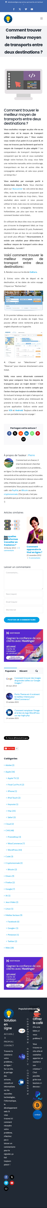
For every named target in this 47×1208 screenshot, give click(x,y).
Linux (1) (9, 908)
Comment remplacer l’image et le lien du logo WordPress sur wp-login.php (27, 713)
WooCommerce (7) (16, 843)
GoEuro (33, 272)
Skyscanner (17, 188)
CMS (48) (9, 830)
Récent (23, 671)
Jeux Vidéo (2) (11, 902)
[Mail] (6, 1189)
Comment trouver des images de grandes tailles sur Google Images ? (27, 680)
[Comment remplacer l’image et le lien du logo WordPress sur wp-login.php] (9, 711)
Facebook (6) (13, 921)
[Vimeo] (6, 1183)
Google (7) (10, 889)
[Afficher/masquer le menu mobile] (41, 18)
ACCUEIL (8, 1034)
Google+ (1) (13, 928)
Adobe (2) (9, 765)
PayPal (15, 490)
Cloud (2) (9, 824)
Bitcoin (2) (12, 869)
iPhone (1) (12, 791)
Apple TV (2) (13, 778)
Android (19, 410)
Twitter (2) (12, 941)
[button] (6, 538)
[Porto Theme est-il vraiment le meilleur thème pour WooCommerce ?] (9, 694)
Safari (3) (12, 817)
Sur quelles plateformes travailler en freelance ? (11, 540)
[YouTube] (12, 1183)
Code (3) (9, 856)
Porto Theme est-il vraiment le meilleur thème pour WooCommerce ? (27, 696)
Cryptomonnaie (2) (14, 863)
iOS (10, 410)
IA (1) (7, 895)
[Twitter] (12, 1177)
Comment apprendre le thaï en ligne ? (34, 549)
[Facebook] (6, 1177)
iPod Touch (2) (14, 797)
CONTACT (9, 1045)
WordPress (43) (15, 850)
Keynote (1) (13, 804)
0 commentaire (34, 558)
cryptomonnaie (11, 494)
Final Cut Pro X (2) (16, 784)
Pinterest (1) (13, 934)
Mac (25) (12, 811)
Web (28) (9, 948)
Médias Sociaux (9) (13, 915)
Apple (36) (10, 771)
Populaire (10, 671)
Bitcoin (25, 490)
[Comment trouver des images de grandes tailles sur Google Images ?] (9, 678)
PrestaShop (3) (14, 837)
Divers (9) (9, 876)
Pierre (31, 455)
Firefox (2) (10, 882)
